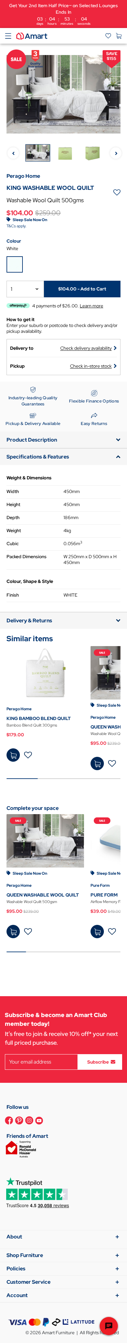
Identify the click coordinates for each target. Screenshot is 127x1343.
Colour (14, 241)
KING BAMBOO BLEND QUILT (39, 718)
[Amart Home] (31, 35)
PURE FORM (104, 895)
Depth (13, 517)
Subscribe (98, 1062)
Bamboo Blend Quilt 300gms (32, 725)
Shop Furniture (25, 1255)
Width (13, 491)
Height (13, 504)
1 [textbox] (11, 289)
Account (17, 1295)
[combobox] (25, 289)
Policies (16, 1268)
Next (115, 153)
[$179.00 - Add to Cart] (13, 755)
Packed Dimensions (27, 556)
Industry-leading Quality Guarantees (32, 401)
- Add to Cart (82, 289)
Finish (13, 595)
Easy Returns (94, 423)
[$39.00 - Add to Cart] (97, 931)
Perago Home (19, 709)
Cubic (13, 543)
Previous (13, 153)
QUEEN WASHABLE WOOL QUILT (43, 895)
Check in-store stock (91, 366)
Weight (14, 530)
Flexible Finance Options (94, 401)
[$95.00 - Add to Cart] (97, 763)
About (14, 1236)
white (12, 248)
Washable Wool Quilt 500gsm (32, 901)
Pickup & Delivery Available (33, 423)
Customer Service (28, 1282)
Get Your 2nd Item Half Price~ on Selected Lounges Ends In (63, 14)
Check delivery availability (86, 348)
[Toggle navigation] (8, 35)
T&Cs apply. (16, 226)
